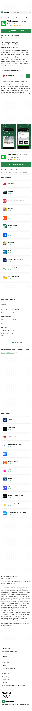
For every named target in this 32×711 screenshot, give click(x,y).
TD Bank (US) (17, 21)
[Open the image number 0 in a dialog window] (8, 136)
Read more (15, 47)
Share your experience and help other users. (14, 38)
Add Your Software (6, 663)
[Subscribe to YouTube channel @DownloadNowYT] (10, 696)
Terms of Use (5, 679)
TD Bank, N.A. (6, 578)
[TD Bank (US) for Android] (3, 23)
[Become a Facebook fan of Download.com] (3, 696)
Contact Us (5, 665)
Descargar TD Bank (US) (8, 353)
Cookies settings (6, 688)
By (11, 24)
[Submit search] (11, 12)
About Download (6, 660)
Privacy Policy (5, 677)
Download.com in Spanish (8, 668)
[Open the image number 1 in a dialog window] (24, 136)
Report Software (17, 342)
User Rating (10, 25)
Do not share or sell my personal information (13, 685)
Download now (17, 31)
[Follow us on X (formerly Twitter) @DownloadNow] (6, 696)
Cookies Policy (5, 682)
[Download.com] (5, 12)
